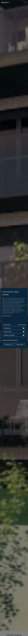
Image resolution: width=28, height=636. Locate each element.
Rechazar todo (8, 344)
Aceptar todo (19, 344)
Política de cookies (6, 315)
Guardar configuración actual (10, 340)
